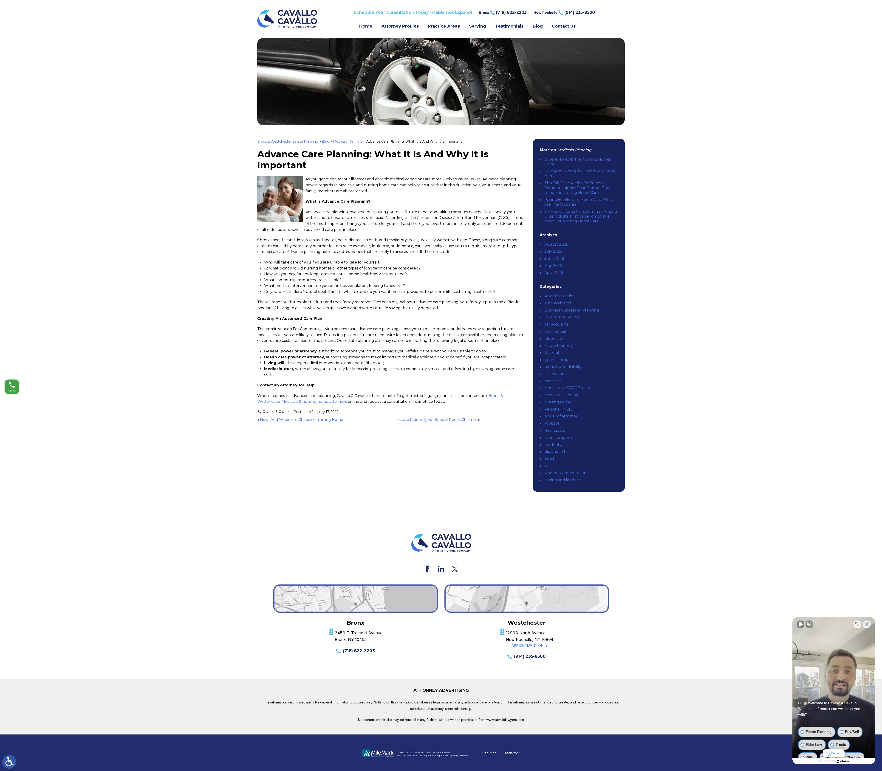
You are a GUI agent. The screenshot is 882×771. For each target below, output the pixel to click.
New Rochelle (564, 12)
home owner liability (562, 367)
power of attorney (561, 416)
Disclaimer (511, 753)
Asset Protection (559, 296)
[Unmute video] (800, 624)
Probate (552, 423)
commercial (555, 331)
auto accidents (557, 303)
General (551, 352)
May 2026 (553, 266)
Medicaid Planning (348, 141)
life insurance (556, 374)
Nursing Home (557, 402)
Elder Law (553, 338)
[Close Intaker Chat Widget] (867, 624)
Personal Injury (558, 409)
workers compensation (565, 473)
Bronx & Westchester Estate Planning (287, 141)
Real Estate (554, 430)
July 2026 (553, 251)
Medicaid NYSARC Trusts (567, 388)
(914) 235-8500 (530, 656)
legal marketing (432, 755)
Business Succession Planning (571, 310)
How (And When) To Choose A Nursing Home (301, 419)
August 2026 (556, 244)
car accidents (556, 324)
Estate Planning (559, 345)
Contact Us (564, 26)
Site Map (489, 753)
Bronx (503, 12)
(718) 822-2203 (359, 650)
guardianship (556, 359)
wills (548, 466)
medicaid (552, 381)
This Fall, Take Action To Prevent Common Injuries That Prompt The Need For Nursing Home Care (576, 188)
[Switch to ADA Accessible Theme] (9, 762)
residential (553, 444)
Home (365, 26)
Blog (538, 26)
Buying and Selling (561, 317)
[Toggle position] (857, 624)
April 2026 (553, 272)
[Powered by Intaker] (843, 761)
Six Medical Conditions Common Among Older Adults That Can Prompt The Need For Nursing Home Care (580, 216)
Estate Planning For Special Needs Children (437, 419)
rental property (558, 437)
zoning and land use (563, 480)
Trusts (550, 458)
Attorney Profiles (400, 26)
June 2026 (554, 258)
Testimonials (509, 26)
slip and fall (554, 451)
